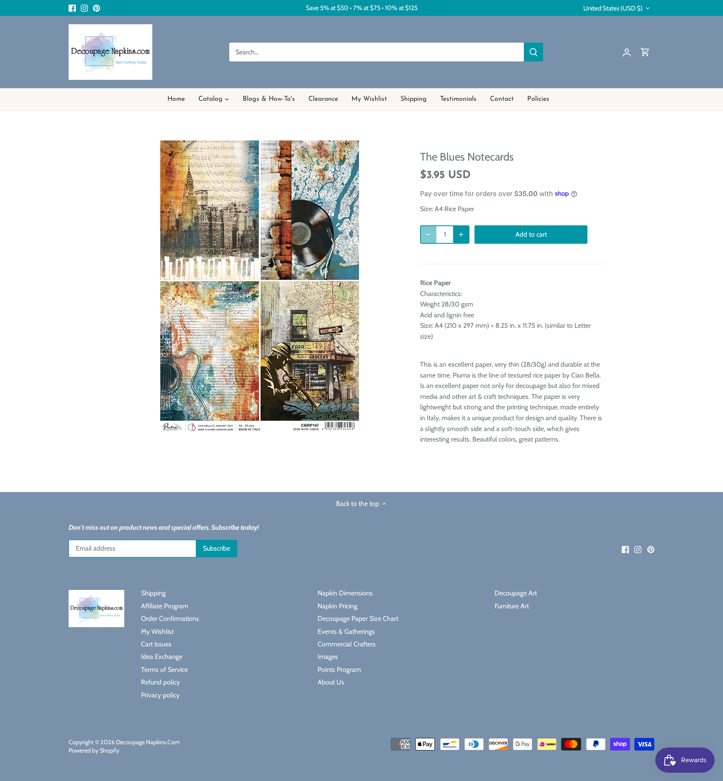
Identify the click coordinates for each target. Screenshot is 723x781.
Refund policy (160, 682)
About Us (331, 682)
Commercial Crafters (347, 644)
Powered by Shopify (94, 750)
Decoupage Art (516, 593)
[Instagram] (84, 8)
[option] (259, 286)
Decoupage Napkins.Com (148, 742)
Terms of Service (164, 670)
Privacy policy (160, 695)
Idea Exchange (161, 657)
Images (328, 657)
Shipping (153, 593)
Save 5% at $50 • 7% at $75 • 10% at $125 (362, 8)
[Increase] (461, 234)
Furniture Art (512, 606)
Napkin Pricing (337, 606)
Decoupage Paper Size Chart (358, 619)
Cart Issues (156, 644)
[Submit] (533, 52)
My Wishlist (157, 632)
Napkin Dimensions (345, 593)
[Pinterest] (96, 8)
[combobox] (376, 52)
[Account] (627, 52)
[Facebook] (72, 8)
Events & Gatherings (346, 632)
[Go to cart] (645, 52)
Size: (426, 209)
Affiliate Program (164, 606)
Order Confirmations (170, 619)
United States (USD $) (613, 8)
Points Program (339, 670)
